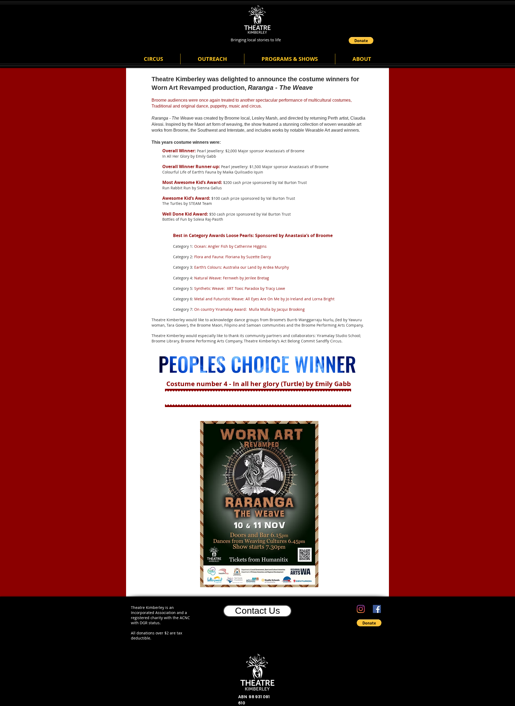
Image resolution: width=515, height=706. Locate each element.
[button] (361, 40)
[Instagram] (361, 609)
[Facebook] (377, 609)
